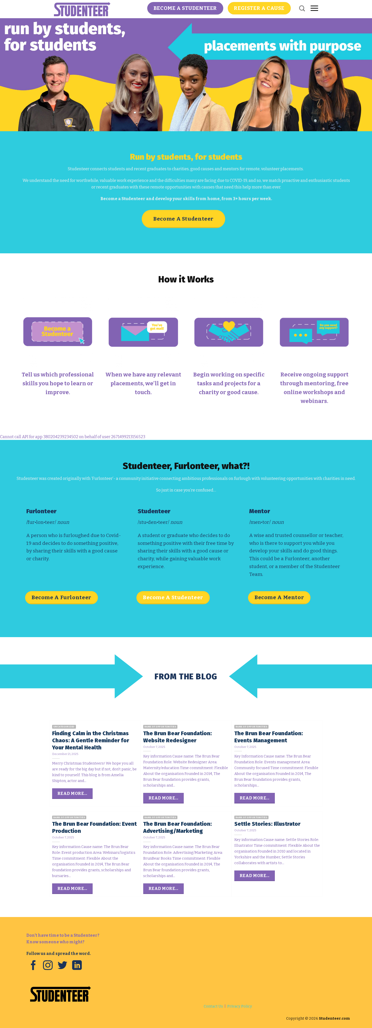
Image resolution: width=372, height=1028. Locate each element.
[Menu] (314, 8)
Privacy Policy (239, 1006)
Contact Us (213, 1006)
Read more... (72, 793)
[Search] (302, 8)
